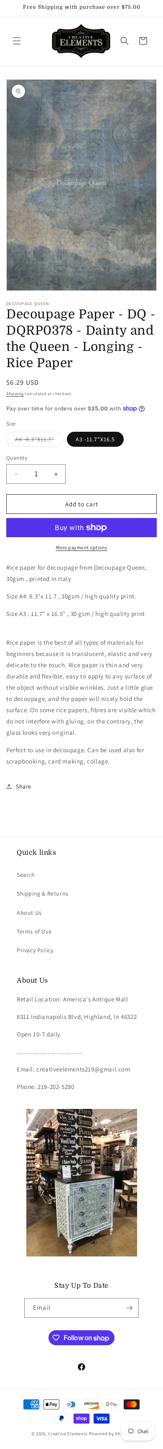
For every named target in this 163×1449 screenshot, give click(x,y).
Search (26, 874)
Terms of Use (34, 931)
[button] (17, 41)
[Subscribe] (129, 1308)
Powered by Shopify (110, 1433)
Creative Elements (68, 1433)
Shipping (15, 393)
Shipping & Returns (43, 893)
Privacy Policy (35, 950)
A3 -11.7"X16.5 (95, 439)
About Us (29, 912)
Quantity (16, 457)
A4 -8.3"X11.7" (39, 441)
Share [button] (23, 786)
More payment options (81, 547)
